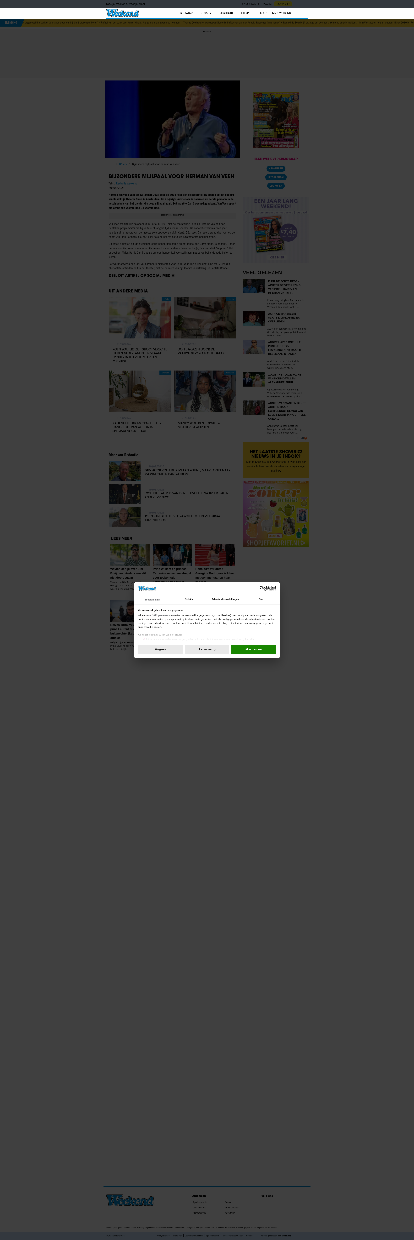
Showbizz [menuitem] (186, 13)
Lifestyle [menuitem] (246, 13)
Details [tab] (189, 599)
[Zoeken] (305, 13)
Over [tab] (261, 599)
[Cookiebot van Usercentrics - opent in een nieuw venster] (262, 588)
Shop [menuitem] (263, 13)
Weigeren (160, 649)
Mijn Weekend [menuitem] (281, 13)
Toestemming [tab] (152, 599)
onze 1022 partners (157, 615)
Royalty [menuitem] (206, 13)
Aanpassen (205, 649)
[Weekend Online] (122, 13)
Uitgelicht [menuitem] (226, 13)
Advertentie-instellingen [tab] (225, 599)
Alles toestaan (253, 649)
